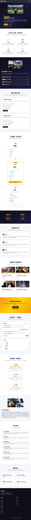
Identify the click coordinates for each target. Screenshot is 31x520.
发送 (27, 335)
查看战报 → (3, 278)
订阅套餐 (2, 501)
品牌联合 (2, 513)
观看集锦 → (18, 292)
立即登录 (17, 500)
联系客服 (17, 504)
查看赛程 (10, 24)
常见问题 (17, 501)
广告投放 (2, 508)
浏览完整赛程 (5, 110)
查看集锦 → (18, 278)
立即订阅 (15, 204)
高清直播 (2, 499)
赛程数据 (2, 500)
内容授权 (2, 510)
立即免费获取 (15, 307)
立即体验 (6, 24)
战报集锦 (2, 504)
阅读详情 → (3, 292)
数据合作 (2, 509)
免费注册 (17, 499)
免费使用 (15, 159)
